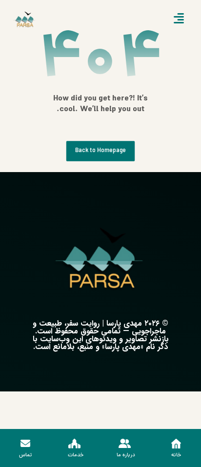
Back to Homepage (100, 151)
